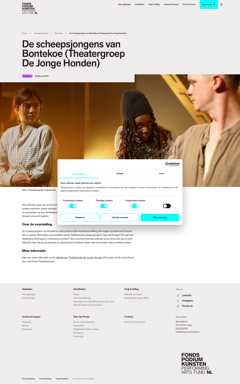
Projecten (59, 33)
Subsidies (27, 289)
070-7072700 (182, 328)
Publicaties (27, 329)
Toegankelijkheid (62, 379)
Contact (128, 316)
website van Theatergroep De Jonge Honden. (79, 257)
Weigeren (80, 217)
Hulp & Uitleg (131, 289)
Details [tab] (120, 173)
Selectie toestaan (120, 217)
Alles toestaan (160, 217)
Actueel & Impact (41, 33)
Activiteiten (79, 289)
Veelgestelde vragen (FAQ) (136, 297)
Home (24, 33)
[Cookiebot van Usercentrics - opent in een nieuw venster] (167, 164)
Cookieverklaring (45, 379)
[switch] (104, 206)
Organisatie (78, 325)
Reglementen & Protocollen (85, 329)
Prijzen (76, 294)
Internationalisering (82, 297)
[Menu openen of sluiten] (221, 4)
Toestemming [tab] (78, 174)
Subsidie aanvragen (133, 294)
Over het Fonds (81, 316)
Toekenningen (28, 297)
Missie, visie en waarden (84, 321)
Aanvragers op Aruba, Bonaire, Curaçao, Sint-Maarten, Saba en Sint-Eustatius (93, 303)
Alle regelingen (28, 294)
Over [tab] (161, 173)
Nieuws (25, 325)
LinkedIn (187, 295)
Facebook (187, 305)
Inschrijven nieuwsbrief (134, 321)
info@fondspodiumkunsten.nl (187, 332)
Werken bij (78, 332)
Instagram (187, 300)
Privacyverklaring (28, 379)
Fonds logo (78, 336)
